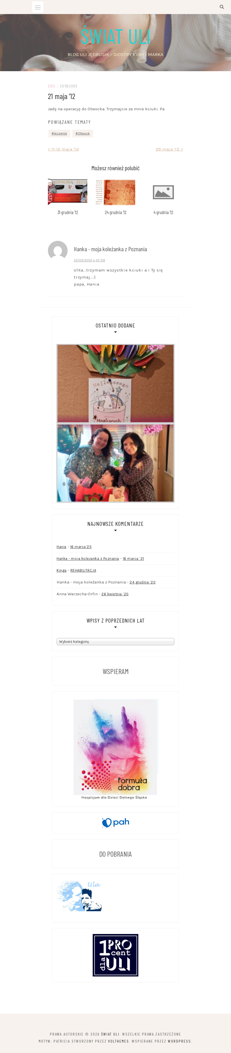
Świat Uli (115, 35)
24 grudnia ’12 (115, 212)
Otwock (84, 133)
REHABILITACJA (83, 570)
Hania (61, 547)
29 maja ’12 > (169, 149)
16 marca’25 (81, 547)
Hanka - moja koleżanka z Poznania (88, 558)
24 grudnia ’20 (143, 582)
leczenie (60, 133)
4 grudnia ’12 (163, 212)
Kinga (62, 570)
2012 (51, 86)
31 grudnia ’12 (67, 212)
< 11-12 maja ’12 (63, 149)
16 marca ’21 (133, 558)
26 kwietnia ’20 (115, 594)
